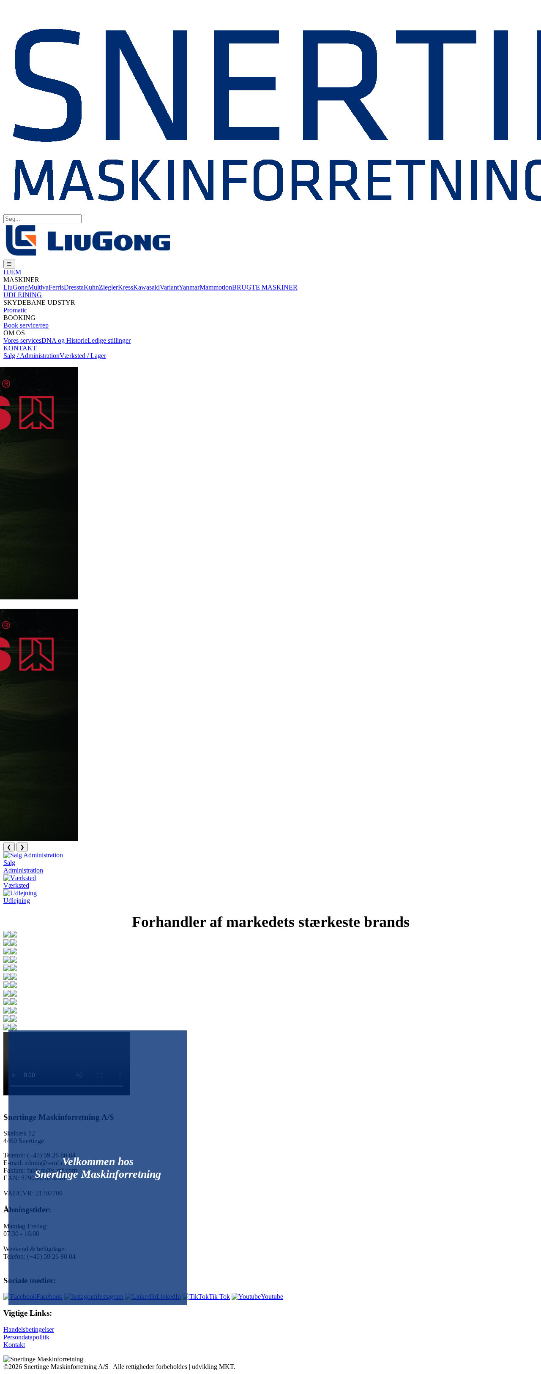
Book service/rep (26, 325)
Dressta (74, 287)
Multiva (38, 287)
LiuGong (15, 287)
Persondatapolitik (26, 1337)
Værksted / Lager (83, 355)
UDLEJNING (22, 294)
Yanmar (189, 287)
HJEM (12, 272)
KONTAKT (20, 348)
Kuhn (91, 287)
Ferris (56, 287)
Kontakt (14, 1344)
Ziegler (108, 287)
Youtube (272, 1296)
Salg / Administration (31, 355)
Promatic (15, 310)
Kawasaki (146, 287)
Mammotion (215, 287)
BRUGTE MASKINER (265, 287)
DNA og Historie (64, 340)
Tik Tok (219, 1296)
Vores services (22, 340)
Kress (125, 287)
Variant (169, 287)
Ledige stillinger (109, 340)
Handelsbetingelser (28, 1329)
